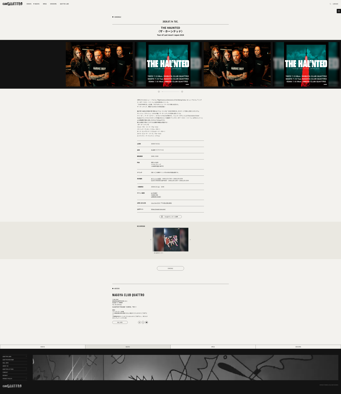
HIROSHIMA (298, 347)
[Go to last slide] (159, 91)
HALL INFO (120, 322)
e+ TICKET (154, 193)
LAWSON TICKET (156, 197)
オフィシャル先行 (156, 179)
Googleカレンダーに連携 (171, 216)
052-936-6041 (168, 203)
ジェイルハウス (155, 203)
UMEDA (213, 347)
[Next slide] (182, 91)
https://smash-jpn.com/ (158, 209)
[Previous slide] (151, 239)
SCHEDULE (117, 17)
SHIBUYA (42, 347)
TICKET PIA (154, 195)
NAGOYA (128, 347)
